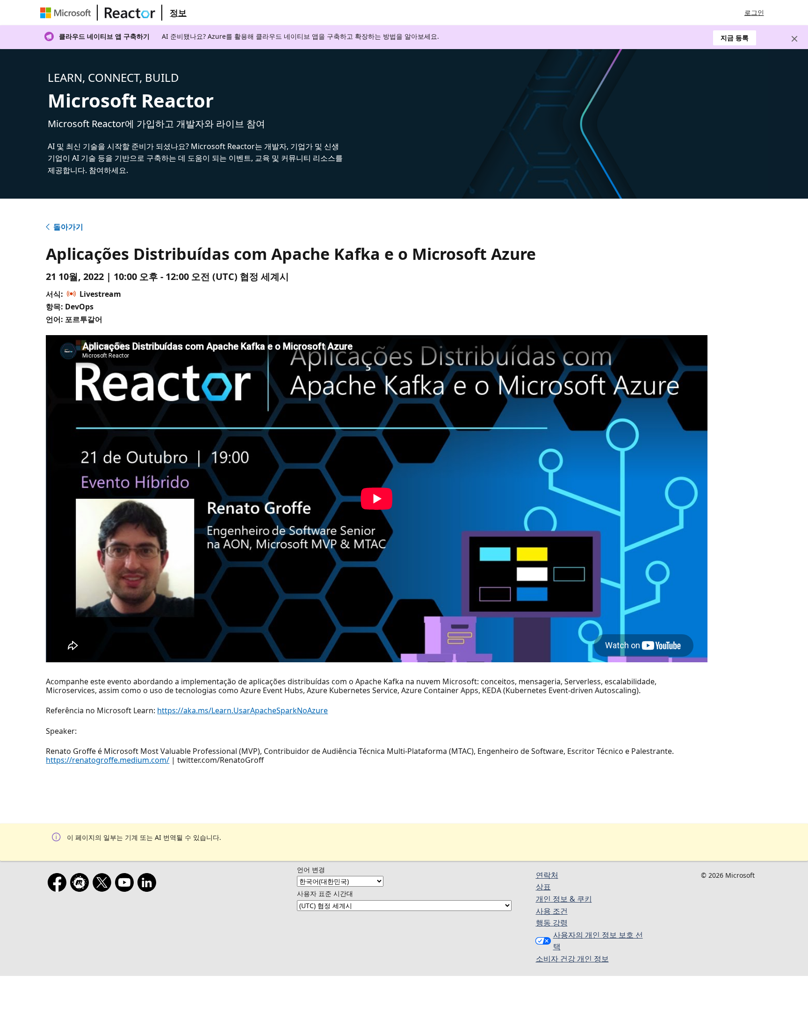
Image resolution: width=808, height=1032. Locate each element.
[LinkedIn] (148, 884)
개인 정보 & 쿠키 (564, 899)
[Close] (794, 38)
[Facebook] (59, 884)
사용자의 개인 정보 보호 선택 (598, 941)
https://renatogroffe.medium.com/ (107, 760)
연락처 (547, 875)
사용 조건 (552, 911)
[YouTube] (126, 884)
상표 (543, 887)
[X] (104, 884)
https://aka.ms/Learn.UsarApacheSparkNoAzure (242, 710)
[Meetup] (81, 884)
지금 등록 (735, 37)
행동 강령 (552, 922)
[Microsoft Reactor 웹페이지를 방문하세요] (130, 12)
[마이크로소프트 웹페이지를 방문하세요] (67, 12)
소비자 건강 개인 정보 (572, 958)
